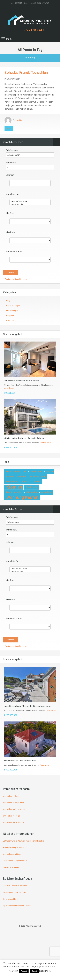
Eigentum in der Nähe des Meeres (17, 906)
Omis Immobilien (32, 487)
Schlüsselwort (13, 150)
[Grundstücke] (30, 204)
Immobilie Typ (12, 194)
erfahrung (49, 471)
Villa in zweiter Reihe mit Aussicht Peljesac (24, 438)
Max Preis (10, 232)
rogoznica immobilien (13, 492)
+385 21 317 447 (32, 30)
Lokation (10, 175)
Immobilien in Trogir (11, 816)
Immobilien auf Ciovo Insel (14, 809)
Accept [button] (24, 971)
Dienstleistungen (13, 305)
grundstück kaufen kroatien (16, 477)
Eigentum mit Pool (10, 899)
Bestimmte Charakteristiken (16, 279)
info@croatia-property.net (36, 2)
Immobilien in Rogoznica (13, 803)
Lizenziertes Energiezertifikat (15, 861)
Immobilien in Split (10, 796)
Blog (8, 300)
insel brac (37, 482)
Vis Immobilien (46, 492)
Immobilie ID (11, 162)
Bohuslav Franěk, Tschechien (26, 72)
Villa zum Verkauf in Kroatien (15, 886)
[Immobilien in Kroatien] (30, 20)
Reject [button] (34, 971)
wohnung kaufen (22, 497)
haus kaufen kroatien (37, 477)
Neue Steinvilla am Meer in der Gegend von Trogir (27, 706)
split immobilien (31, 492)
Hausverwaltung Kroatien (13, 847)
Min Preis (10, 213)
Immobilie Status (14, 251)
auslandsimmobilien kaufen (16, 471)
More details (9, 388)
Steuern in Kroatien (11, 867)
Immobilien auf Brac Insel (13, 822)
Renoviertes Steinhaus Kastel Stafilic (21, 380)
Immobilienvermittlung (12, 854)
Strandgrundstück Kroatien (14, 892)
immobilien (25, 482)
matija (19, 120)
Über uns (10, 320)
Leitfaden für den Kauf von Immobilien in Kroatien (23, 841)
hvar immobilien (12, 482)
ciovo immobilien (36, 471)
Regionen (10, 315)
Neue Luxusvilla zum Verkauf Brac (20, 760)
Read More (51, 710)
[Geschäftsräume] (30, 201)
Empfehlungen (13, 79)
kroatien (14, 487)
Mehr (9, 128)
